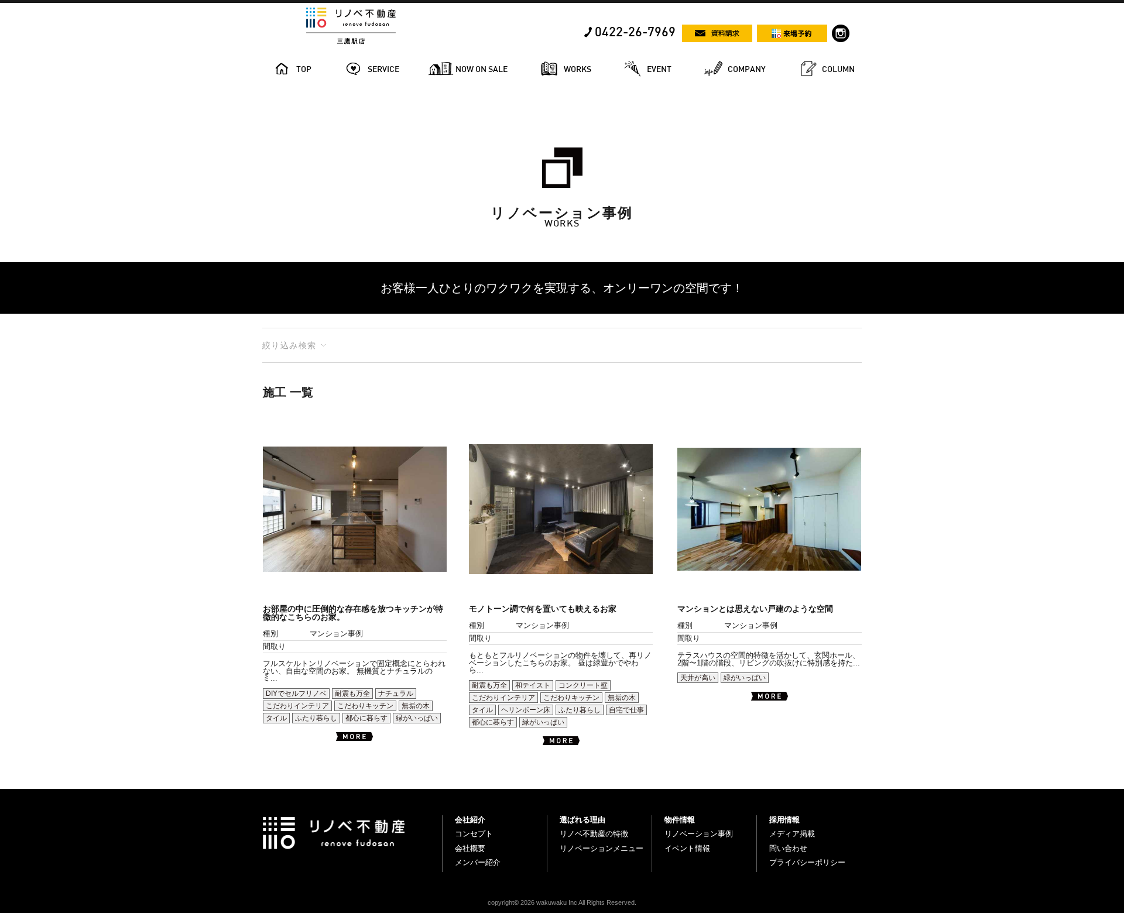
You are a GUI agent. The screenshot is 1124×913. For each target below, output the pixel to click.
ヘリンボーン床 (525, 710)
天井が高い (697, 678)
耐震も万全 (352, 693)
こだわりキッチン (365, 706)
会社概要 (470, 848)
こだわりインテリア (297, 706)
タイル (276, 718)
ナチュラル (395, 693)
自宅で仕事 (626, 710)
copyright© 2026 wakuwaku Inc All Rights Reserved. (562, 902)
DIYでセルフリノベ (296, 693)
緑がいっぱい (417, 718)
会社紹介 (470, 819)
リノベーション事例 (698, 834)
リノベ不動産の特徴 (594, 834)
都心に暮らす (366, 718)
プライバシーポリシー (807, 862)
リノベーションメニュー (601, 848)
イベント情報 (687, 848)
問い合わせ (788, 848)
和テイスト (532, 685)
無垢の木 (416, 706)
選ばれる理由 (582, 819)
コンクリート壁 (583, 685)
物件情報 (679, 819)
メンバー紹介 (478, 862)
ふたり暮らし (316, 718)
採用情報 (784, 819)
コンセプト (474, 834)
